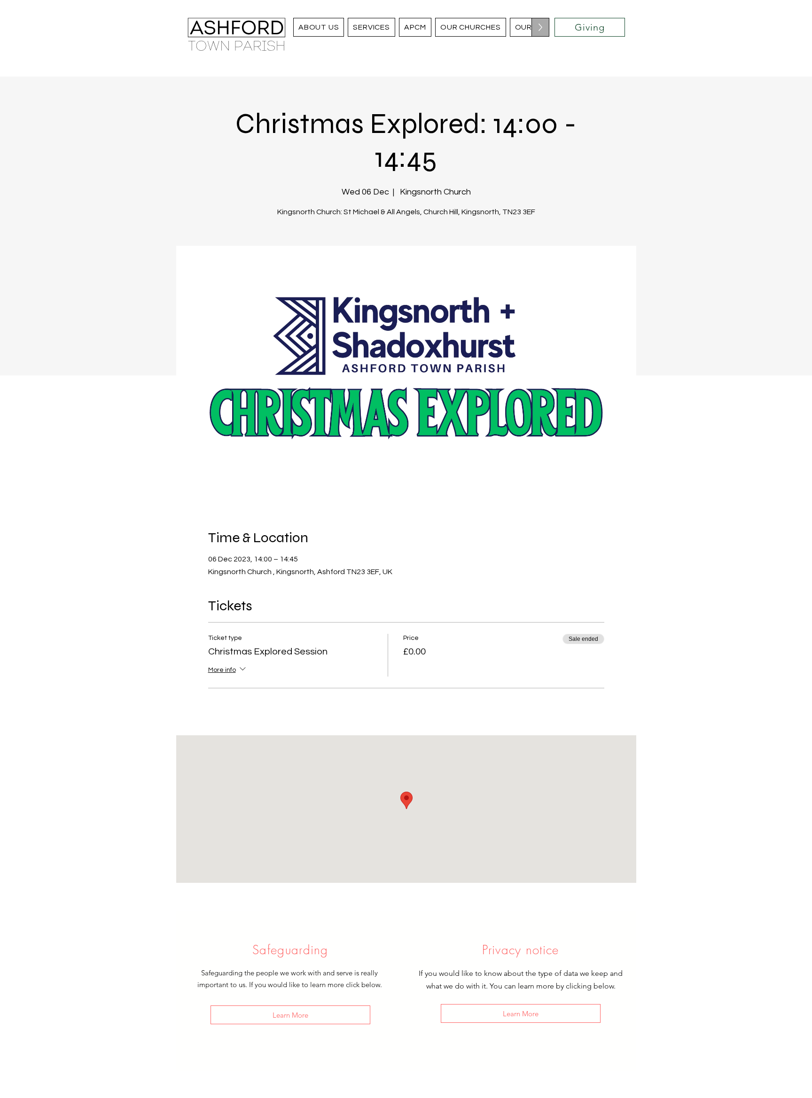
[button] (470, 27)
